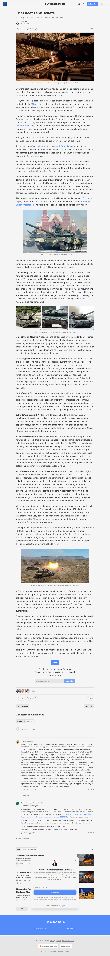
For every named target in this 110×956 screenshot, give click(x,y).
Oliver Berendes (27, 803)
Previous (24, 706)
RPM (22, 741)
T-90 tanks (38, 201)
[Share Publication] (83, 4)
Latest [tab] (24, 850)
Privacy (52, 941)
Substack (44, 951)
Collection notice (68, 941)
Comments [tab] (21, 722)
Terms (59, 941)
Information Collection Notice (54, 900)
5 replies (26, 796)
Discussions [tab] (32, 850)
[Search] (79, 4)
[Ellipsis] (93, 741)
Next (87, 706)
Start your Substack (49, 946)
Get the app (65, 946)
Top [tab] (18, 850)
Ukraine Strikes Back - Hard (30, 855)
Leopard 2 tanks (24, 125)
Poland (42, 146)
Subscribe (92, 4)
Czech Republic (62, 146)
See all (20, 909)
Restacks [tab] (30, 722)
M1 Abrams (36, 104)
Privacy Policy (71, 900)
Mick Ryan (24, 21)
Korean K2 (83, 298)
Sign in (103, 4)
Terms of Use (65, 897)
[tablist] (25, 721)
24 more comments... (23, 839)
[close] (75, 860)
